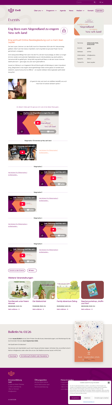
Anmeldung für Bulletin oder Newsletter (34, 356)
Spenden (90, 380)
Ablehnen (87, 398)
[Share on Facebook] (35, 270)
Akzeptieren (75, 398)
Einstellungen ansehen (102, 398)
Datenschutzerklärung (88, 401)
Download (13, 356)
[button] (109, 382)
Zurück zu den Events (17, 270)
